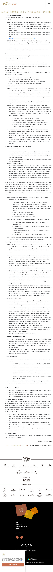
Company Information (21, 526)
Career (17, 528)
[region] (49, 3)
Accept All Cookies (13, 564)
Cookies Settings (12, 567)
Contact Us (19, 524)
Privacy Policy (19, 532)
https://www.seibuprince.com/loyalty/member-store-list (22, 38)
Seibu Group (19, 534)
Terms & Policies (20, 530)
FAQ (17, 522)
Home (8, 445)
